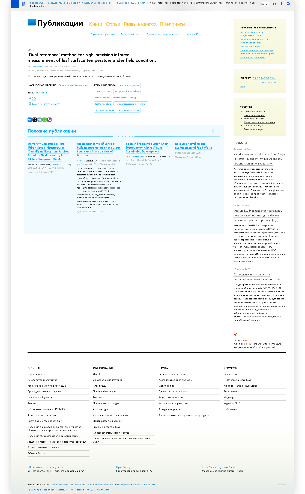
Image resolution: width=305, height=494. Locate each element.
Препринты (172, 24)
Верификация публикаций (103, 34)
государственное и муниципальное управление (255, 37)
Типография (230, 391)
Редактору (281, 484)
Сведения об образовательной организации (53, 435)
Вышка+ (97, 397)
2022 (249, 82)
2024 (273, 78)
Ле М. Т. (81, 160)
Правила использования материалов (163, 34)
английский (41, 92)
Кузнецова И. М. (59, 164)
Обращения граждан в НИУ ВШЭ (46, 409)
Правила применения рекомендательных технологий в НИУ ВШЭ (61, 489)
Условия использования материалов (90, 484)
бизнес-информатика (251, 32)
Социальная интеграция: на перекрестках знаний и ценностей (257, 276)
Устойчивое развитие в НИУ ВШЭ (47, 385)
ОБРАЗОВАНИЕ (103, 368)
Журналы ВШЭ (232, 403)
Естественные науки (254, 114)
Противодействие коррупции (45, 420)
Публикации (60, 22)
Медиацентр (231, 397)
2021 (255, 82)
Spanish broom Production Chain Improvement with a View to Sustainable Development (147, 147)
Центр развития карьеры (107, 420)
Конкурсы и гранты (169, 409)
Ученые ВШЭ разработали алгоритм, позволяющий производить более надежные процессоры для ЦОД (258, 215)
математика (246, 53)
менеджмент (260, 53)
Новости (240, 143)
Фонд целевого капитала (42, 415)
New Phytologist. (35, 66)
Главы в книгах (140, 24)
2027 (255, 78)
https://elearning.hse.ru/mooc (219, 467)
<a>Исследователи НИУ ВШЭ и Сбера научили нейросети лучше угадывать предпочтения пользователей (259, 158)
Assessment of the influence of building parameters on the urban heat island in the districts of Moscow (99, 149)
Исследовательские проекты (175, 379)
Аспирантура (100, 409)
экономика (259, 56)
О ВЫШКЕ (34, 368)
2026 (261, 78)
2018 (273, 82)
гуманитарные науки (251, 42)
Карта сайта (103, 489)
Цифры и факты (36, 374)
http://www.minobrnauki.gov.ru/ (45, 467)
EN (267, 4)
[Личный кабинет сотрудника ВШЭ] (281, 4)
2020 (261, 82)
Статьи (113, 24)
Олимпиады (99, 385)
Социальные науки (253, 125)
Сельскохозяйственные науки (259, 122)
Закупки (32, 403)
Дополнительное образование (111, 415)
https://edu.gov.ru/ (126, 467)
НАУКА (163, 368)
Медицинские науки (254, 118)
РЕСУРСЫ (230, 368)
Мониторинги (167, 385)
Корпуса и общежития (40, 397)
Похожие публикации (52, 131)
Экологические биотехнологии (74, 85)
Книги (95, 24)
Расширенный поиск (131, 34)
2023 (243, 82)
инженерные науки (250, 46)
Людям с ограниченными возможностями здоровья (57, 441)
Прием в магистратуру (106, 403)
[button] (115, 136)
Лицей (96, 374)
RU (262, 4)
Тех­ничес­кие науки (253, 129)
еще (242, 85)
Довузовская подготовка (107, 379)
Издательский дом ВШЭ (237, 379)
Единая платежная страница (43, 447)
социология (246, 56)
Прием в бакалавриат (105, 391)
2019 (267, 82)
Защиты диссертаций (171, 397)
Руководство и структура (42, 379)
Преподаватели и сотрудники (45, 391)
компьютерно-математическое (256, 49)
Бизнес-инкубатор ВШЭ (106, 426)
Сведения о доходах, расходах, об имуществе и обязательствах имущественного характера (55, 428)
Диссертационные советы (174, 391)
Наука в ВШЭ (192, 34)
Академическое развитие (173, 403)
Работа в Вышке (36, 453)
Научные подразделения (173, 374)
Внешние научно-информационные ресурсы (184, 415)
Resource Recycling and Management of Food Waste (193, 145)
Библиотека (230, 374)
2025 (267, 78)
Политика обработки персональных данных (132, 484)
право (271, 53)
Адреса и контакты (59, 484)
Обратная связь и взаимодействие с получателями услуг (122, 440)
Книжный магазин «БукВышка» (241, 385)
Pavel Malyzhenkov (135, 156)
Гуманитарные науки (254, 111)
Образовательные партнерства (111, 432)
